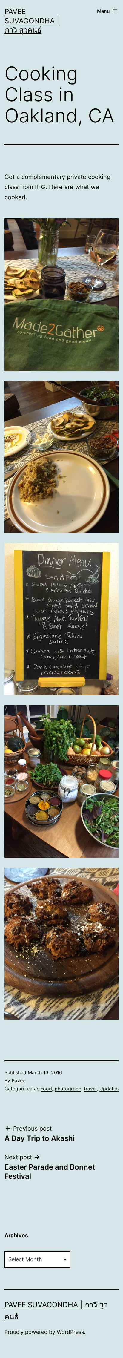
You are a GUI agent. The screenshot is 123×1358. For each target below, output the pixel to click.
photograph (68, 1089)
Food (46, 1089)
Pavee (18, 1080)
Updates (109, 1089)
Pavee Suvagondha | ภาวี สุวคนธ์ (31, 20)
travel (90, 1089)
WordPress (70, 1332)
